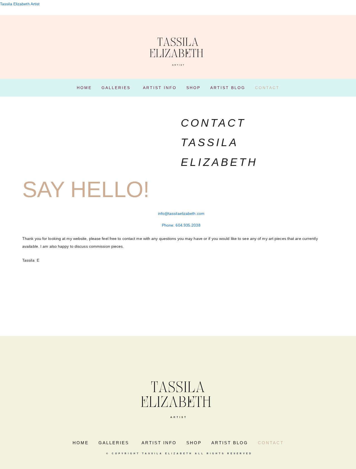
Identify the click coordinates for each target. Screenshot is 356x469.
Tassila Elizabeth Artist (19, 4)
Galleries (116, 87)
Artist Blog (227, 87)
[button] (117, 88)
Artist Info (160, 87)
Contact (267, 87)
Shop (193, 87)
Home (84, 87)
